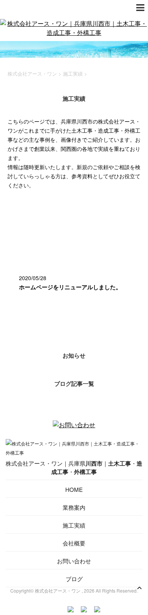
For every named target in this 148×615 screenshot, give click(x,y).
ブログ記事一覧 (74, 383)
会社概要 (74, 543)
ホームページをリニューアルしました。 (70, 287)
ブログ (74, 579)
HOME (74, 489)
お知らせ (74, 355)
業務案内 (74, 507)
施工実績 (74, 525)
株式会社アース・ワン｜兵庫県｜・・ (74, 467)
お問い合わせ (74, 561)
